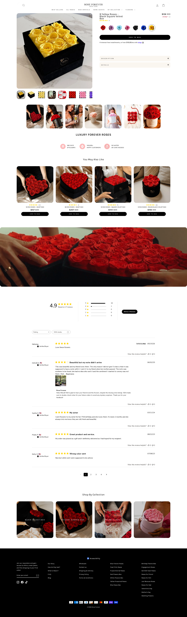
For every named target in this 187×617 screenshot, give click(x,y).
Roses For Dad (146, 585)
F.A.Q (49, 574)
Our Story (51, 563)
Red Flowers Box (116, 574)
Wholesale (82, 563)
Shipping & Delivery (86, 571)
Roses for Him (146, 578)
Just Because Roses (148, 581)
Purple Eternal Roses (117, 571)
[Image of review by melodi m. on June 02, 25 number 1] (60, 380)
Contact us (83, 567)
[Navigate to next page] (106, 474)
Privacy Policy (84, 574)
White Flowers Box (116, 578)
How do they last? (54, 567)
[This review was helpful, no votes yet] (148, 354)
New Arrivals (84, 9)
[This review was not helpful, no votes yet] (152, 354)
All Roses (70, 9)
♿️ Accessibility (93, 558)
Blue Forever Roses (116, 563)
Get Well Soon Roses (149, 571)
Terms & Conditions (86, 578)
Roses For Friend (147, 574)
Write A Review (129, 312)
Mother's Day (146, 592)
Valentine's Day (147, 588)
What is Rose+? (53, 571)
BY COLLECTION (114, 9)
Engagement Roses (148, 567)
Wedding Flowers (148, 596)
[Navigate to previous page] (80, 474)
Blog (49, 578)
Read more (70, 374)
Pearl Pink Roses (116, 567)
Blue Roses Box (115, 585)
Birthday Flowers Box (149, 563)
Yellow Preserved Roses (118, 581)
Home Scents (99, 9)
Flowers (130, 9)
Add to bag (35, 214)
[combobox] (41, 332)
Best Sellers (57, 9)
